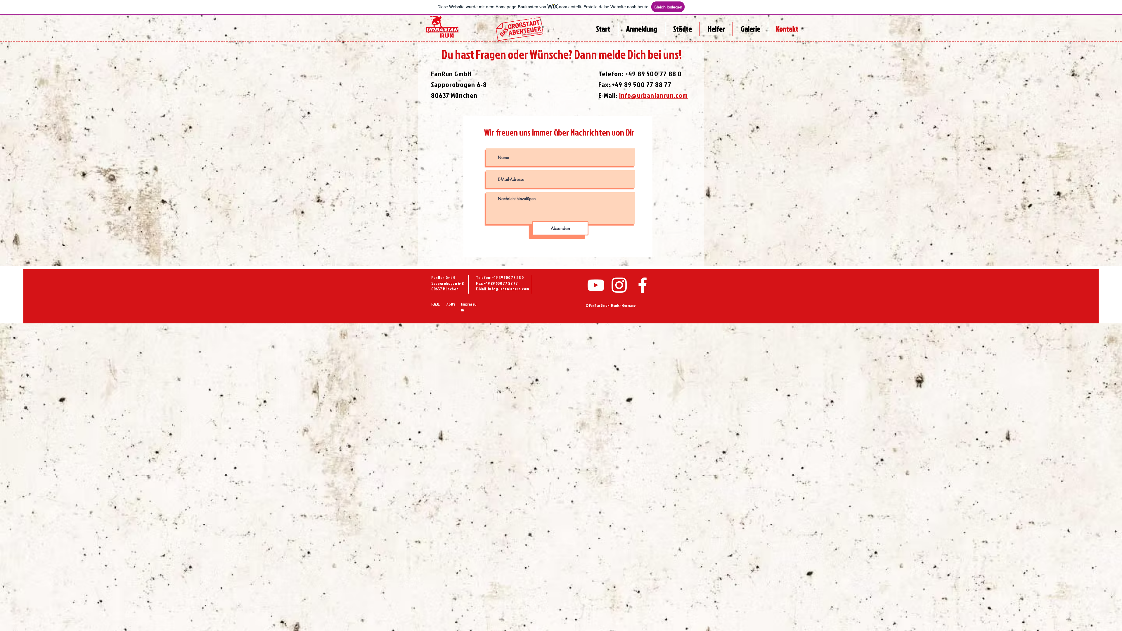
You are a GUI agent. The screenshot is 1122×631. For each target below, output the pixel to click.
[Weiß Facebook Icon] (642, 285)
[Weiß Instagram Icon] (619, 285)
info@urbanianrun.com (508, 289)
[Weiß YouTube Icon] (596, 285)
